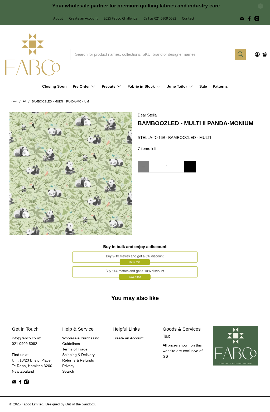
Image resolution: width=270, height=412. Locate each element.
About (58, 18)
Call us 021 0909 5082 (159, 18)
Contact (188, 18)
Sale (203, 86)
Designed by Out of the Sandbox (70, 404)
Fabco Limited (32, 404)
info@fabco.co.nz (26, 338)
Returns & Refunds (78, 360)
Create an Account (83, 18)
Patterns (220, 86)
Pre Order (81, 86)
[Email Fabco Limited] (242, 18)
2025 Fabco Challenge (120, 18)
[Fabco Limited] (32, 54)
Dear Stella (147, 115)
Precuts (108, 86)
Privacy (68, 366)
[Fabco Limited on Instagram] (256, 18)
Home (13, 101)
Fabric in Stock (141, 86)
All (24, 101)
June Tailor (177, 86)
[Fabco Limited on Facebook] (249, 18)
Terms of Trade (75, 349)
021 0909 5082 (24, 343)
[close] (260, 6)
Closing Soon (54, 86)
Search (68, 371)
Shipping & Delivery (78, 355)
